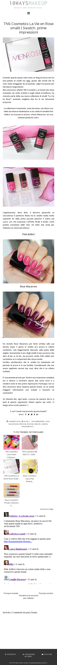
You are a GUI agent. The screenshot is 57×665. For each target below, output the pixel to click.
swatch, (45, 424)
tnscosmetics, (27, 427)
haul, (48, 421)
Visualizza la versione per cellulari (28, 596)
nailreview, (14, 424)
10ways (28, 3)
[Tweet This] (28, 414)
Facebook (11, 654)
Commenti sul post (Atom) (24, 612)
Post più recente (11, 593)
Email (29, 656)
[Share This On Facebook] (25, 414)
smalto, (37, 424)
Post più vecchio (46, 593)
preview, (23, 424)
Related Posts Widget (46, 509)
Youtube (48, 654)
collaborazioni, (38, 421)
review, (30, 424)
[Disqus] (28, 547)
